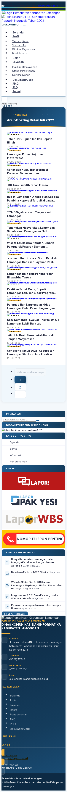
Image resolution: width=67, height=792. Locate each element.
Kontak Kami (19, 52)
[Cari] (37, 420)
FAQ (15, 87)
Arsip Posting (9, 103)
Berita (13, 709)
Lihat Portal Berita (14, 613)
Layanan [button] (18, 61)
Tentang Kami (20, 41)
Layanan (15, 704)
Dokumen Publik (22, 79)
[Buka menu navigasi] (24, 25)
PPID (15, 83)
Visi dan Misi (19, 45)
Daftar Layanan (21, 74)
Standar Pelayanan (23, 70)
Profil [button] (15, 36)
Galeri (16, 57)
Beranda (18, 32)
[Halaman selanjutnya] (20, 394)
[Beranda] (4, 99)
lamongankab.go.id (48, 6)
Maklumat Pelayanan (24, 66)
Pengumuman (18, 714)
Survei (16, 91)
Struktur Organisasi (23, 49)
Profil (13, 700)
